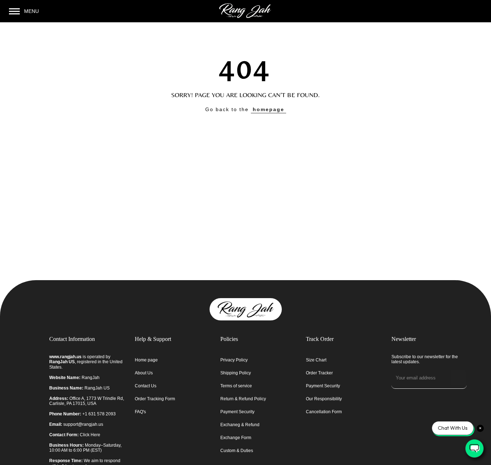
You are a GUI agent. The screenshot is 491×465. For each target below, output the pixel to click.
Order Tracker (319, 372)
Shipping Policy (235, 372)
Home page (146, 360)
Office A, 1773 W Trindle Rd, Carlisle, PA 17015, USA (86, 401)
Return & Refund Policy (243, 398)
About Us (144, 372)
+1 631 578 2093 (99, 413)
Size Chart (316, 360)
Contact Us (145, 385)
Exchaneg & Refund (240, 424)
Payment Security (237, 411)
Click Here (90, 434)
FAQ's (140, 411)
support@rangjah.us (83, 424)
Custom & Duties (236, 450)
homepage (268, 109)
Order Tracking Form (155, 398)
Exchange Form (235, 437)
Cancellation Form (324, 411)
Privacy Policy (234, 360)
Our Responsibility (324, 398)
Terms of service (236, 385)
